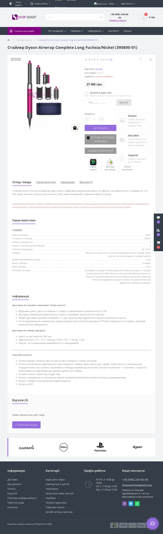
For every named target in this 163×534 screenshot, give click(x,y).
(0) (111, 59)
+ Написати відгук (26, 425)
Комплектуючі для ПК (57, 484)
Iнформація (68, 182)
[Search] (101, 17)
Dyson (99, 69)
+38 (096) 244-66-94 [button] (135, 479)
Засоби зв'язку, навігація (59, 511)
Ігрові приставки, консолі (59, 493)
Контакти (113, 30)
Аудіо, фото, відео (55, 479)
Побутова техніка (24, 40)
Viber (124, 503)
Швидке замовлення (100, 150)
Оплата (132, 115)
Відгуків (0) (86, 182)
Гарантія (133, 155)
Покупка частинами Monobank (102, 139)
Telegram (130, 503)
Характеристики (46, 182)
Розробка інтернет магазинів (21, 524)
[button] (158, 245)
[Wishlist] (140, 59)
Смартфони (52, 488)
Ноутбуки (51, 498)
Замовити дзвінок (117, 20)
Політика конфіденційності (22, 498)
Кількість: (90, 113)
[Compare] (150, 59)
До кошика (100, 127)
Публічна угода (15, 502)
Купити (124, 102)
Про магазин (61, 7)
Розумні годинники (56, 502)
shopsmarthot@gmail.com (137, 485)
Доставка (133, 135)
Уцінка (127, 30)
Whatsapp (137, 503)
